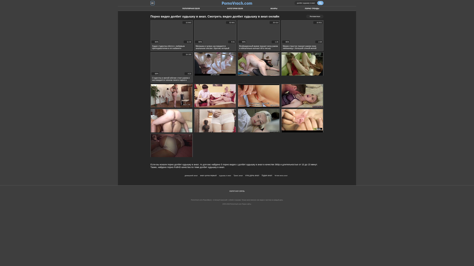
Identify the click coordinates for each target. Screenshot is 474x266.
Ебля (154, 9)
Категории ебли (235, 8)
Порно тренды (312, 8)
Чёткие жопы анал (281, 175)
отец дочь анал (252, 175)
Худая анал (267, 175)
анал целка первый (208, 175)
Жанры (273, 8)
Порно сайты (246, 204)
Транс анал (238, 175)
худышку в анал (225, 175)
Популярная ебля (191, 8)
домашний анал (191, 175)
